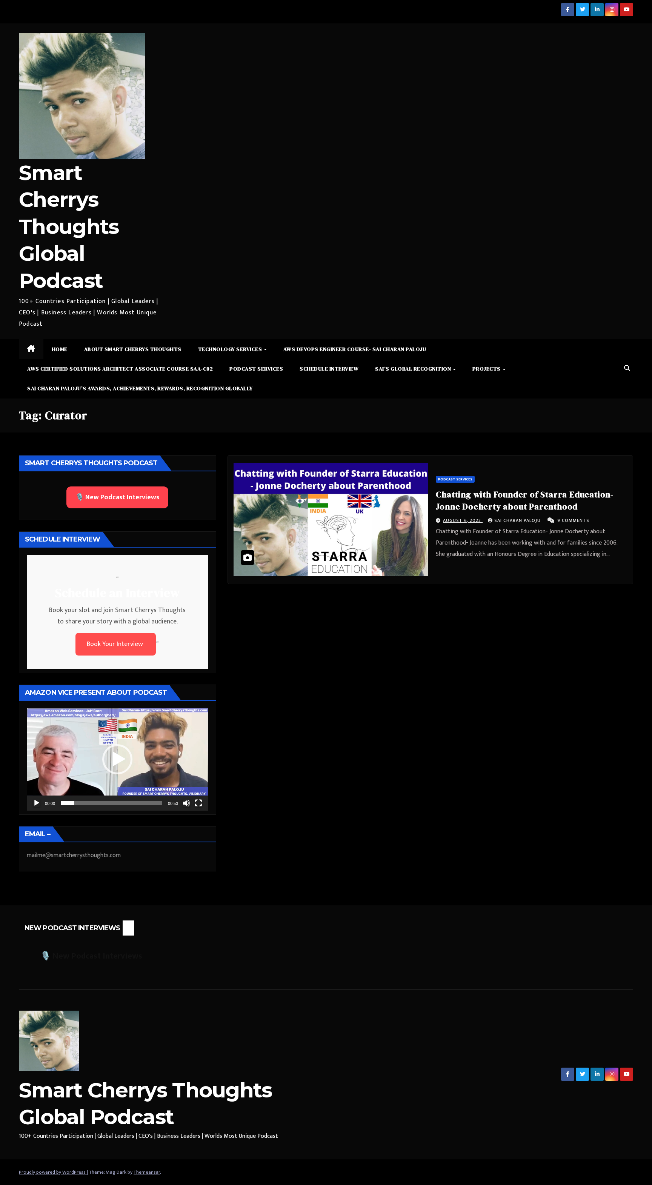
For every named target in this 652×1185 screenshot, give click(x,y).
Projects (487, 368)
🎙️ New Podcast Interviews (117, 497)
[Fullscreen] (198, 803)
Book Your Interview (116, 644)
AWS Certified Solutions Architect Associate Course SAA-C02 (120, 368)
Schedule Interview (329, 368)
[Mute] (186, 803)
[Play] (36, 803)
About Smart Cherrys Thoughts (132, 349)
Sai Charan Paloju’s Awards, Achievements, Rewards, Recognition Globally (140, 388)
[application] (117, 759)
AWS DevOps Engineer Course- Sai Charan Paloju (354, 349)
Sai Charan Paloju (518, 520)
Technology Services (230, 349)
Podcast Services (256, 368)
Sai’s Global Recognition (413, 368)
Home (60, 349)
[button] (627, 368)
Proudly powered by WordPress (53, 1172)
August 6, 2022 (463, 520)
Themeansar (147, 1172)
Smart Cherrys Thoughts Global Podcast (68, 226)
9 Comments (573, 520)
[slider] (111, 803)
